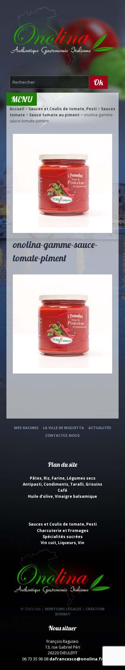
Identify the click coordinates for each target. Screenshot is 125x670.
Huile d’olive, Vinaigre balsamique (62, 496)
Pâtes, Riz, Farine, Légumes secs (63, 478)
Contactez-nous (62, 435)
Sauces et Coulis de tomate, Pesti (63, 109)
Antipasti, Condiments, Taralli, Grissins (62, 484)
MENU (21, 99)
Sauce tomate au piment (54, 115)
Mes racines (26, 427)
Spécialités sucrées (63, 536)
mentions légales (63, 608)
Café (62, 490)
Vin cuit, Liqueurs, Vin (62, 542)
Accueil (17, 109)
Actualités (99, 427)
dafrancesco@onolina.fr (76, 659)
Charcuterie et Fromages (62, 530)
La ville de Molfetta (63, 427)
